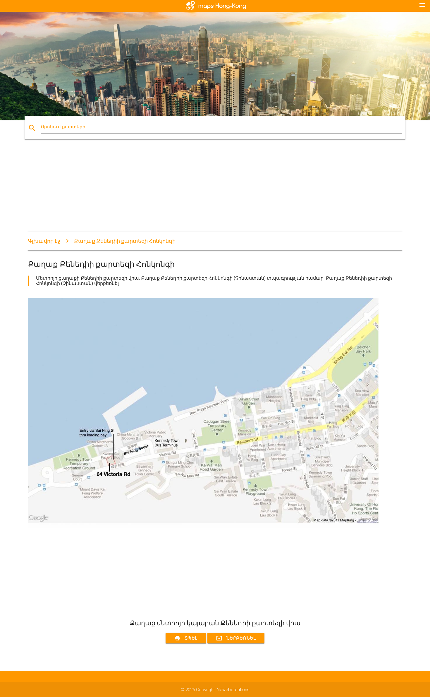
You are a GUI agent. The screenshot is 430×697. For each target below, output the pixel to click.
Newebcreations (233, 689)
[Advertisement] (203, 191)
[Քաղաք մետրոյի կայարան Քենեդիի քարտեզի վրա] (203, 526)
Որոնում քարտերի (63, 126)
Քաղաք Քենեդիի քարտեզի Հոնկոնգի (125, 241)
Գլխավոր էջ (44, 241)
